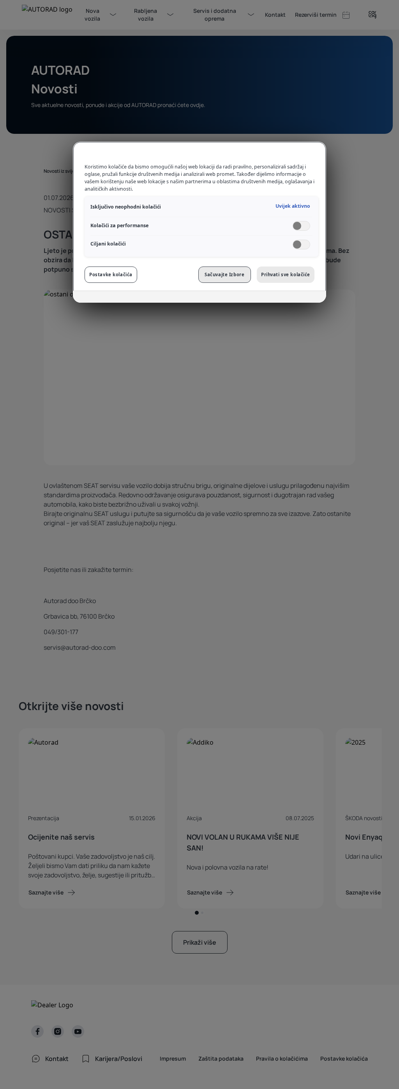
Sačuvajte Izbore (224, 274)
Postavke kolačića (110, 274)
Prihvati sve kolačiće (285, 274)
